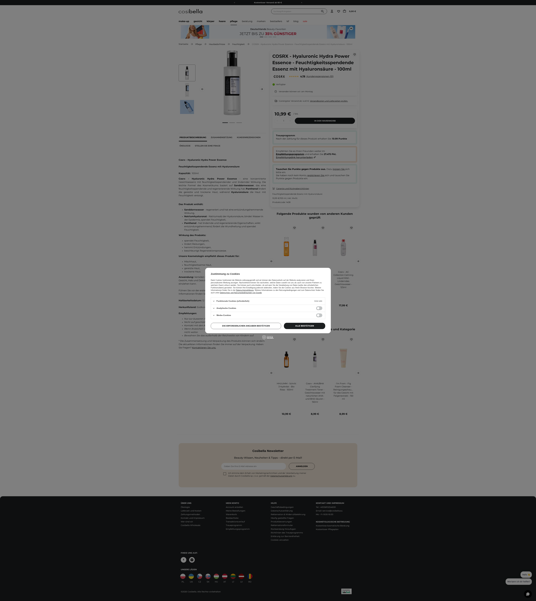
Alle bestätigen (304, 326)
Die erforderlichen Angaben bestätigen (246, 326)
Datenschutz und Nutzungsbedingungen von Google (241, 293)
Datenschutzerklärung (245, 290)
